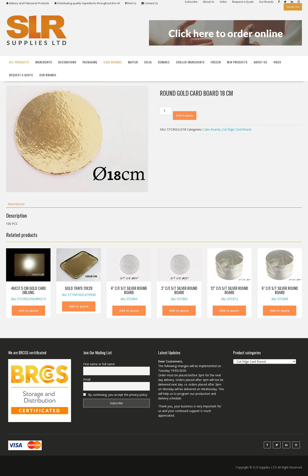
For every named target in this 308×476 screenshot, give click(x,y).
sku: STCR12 (229, 293)
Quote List (292, 7)
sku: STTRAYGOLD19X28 (79, 291)
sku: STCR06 (280, 293)
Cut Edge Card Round (236, 129)
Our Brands (47, 75)
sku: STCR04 (129, 293)
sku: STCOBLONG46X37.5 (28, 293)
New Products (237, 62)
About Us (260, 62)
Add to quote (184, 115)
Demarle (164, 62)
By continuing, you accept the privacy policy (117, 395)
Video (277, 62)
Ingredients (43, 62)
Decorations (67, 62)
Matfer (133, 62)
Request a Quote (21, 75)
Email (87, 379)
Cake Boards (113, 62)
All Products (19, 62)
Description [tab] (16, 204)
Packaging (90, 62)
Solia (148, 62)
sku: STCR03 (179, 293)
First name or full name (99, 364)
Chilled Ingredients (190, 62)
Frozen (216, 62)
